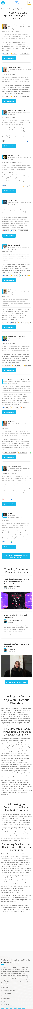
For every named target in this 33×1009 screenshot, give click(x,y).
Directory (11, 9)
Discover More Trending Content (16, 682)
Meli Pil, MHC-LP (13, 155)
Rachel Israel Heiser (14, 68)
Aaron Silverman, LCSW (15, 620)
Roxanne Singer (13, 200)
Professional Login (29, 3)
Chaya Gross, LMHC (14, 245)
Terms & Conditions (9, 990)
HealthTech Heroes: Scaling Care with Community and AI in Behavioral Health (16, 581)
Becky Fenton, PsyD (14, 467)
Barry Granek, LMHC (14, 587)
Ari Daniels (11, 422)
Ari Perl (10, 513)
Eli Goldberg (12, 290)
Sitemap (5, 996)
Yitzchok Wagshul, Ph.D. (16, 25)
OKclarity (3, 9)
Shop (4, 1001)
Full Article (8, 634)
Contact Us (6, 1004)
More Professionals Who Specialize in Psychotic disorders (16, 556)
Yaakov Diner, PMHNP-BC (16, 110)
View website (10, 58)
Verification (6, 999)
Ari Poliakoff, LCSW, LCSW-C (17, 337)
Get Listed (6, 987)
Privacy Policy (7, 993)
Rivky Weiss (11, 649)
